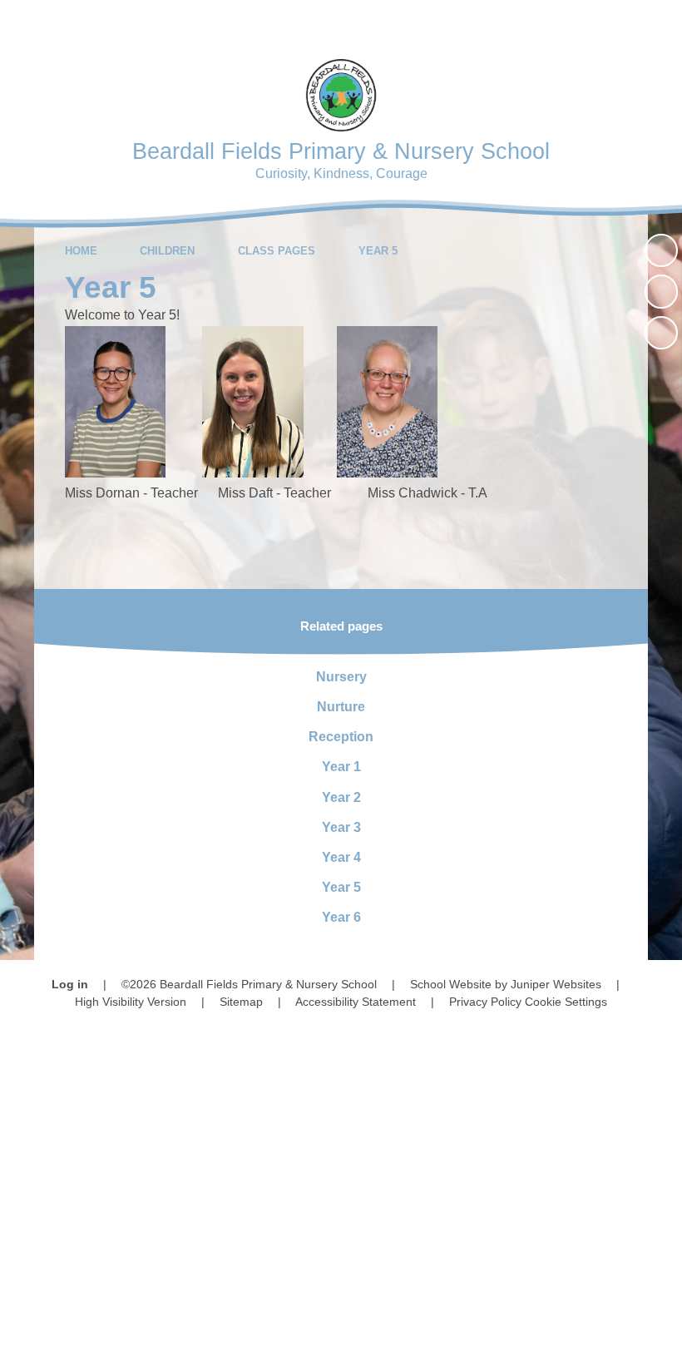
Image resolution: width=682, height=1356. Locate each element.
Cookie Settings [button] (566, 1001)
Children (167, 251)
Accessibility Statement (355, 1001)
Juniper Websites (556, 984)
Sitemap (241, 1001)
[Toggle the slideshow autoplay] (661, 250)
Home (81, 251)
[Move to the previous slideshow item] (661, 291)
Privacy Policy (485, 1001)
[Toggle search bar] (611, 23)
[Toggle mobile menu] (659, 23)
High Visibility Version (130, 1001)
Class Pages (276, 251)
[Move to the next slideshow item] (661, 332)
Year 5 (378, 251)
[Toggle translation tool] (565, 23)
